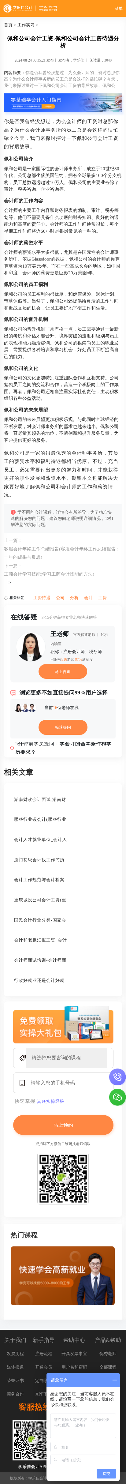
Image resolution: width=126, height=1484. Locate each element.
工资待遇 (41, 597)
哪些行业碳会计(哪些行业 (40, 819)
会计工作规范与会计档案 (39, 879)
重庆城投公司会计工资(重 (40, 900)
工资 (102, 597)
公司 (60, 597)
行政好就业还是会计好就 (39, 980)
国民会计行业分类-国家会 (40, 920)
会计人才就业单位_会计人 (40, 839)
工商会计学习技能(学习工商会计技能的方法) (49, 574)
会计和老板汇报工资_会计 (40, 940)
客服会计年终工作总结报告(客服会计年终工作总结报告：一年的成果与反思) (62, 553)
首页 (8, 25)
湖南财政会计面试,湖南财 (40, 799)
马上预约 (63, 1125)
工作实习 (26, 25)
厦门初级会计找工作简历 (39, 860)
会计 (88, 597)
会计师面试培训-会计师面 (40, 960)
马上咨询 (63, 671)
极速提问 (63, 727)
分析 (74, 597)
